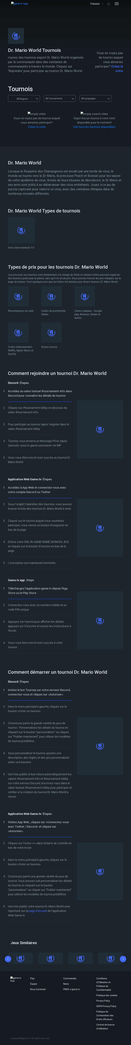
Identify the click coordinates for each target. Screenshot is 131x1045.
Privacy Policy (103, 1001)
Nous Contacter (38, 989)
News (66, 984)
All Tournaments (54, 98)
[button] (8, 960)
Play (32, 978)
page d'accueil (38, 911)
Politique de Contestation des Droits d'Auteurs (105, 1015)
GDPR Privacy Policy (106, 1006)
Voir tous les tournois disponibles (94, 126)
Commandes (69, 978)
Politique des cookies (106, 995)
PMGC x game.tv (71, 989)
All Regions (22, 99)
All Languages (88, 98)
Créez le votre (37, 126)
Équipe (33, 984)
